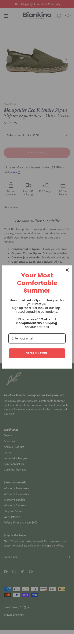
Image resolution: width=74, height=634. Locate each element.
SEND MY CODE (37, 353)
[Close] (67, 270)
